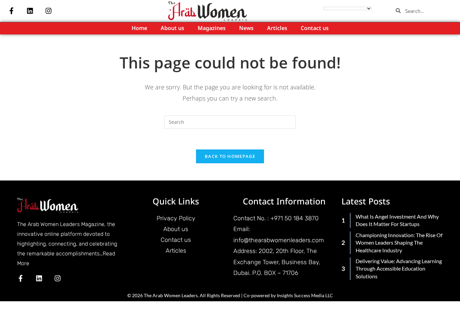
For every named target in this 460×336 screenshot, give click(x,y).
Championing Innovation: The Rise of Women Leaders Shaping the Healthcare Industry (399, 242)
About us (172, 28)
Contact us (315, 28)
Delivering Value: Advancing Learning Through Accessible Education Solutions (399, 268)
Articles (277, 28)
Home (139, 28)
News (246, 28)
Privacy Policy (176, 218)
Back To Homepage (230, 156)
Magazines (212, 28)
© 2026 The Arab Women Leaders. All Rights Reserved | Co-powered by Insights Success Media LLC (230, 295)
